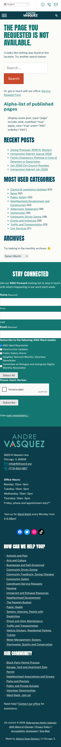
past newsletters (17, 415)
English (10, 4)
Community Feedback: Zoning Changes (30, 574)
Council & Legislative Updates (28, 189)
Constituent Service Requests (24, 583)
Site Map (45, 731)
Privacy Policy (43, 726)
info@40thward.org (20, 463)
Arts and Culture (16, 560)
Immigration (17, 212)
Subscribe (9, 402)
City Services (18, 228)
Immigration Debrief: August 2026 (31, 153)
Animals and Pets (17, 555)
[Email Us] (56, 4)
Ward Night (24, 514)
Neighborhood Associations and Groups (30, 676)
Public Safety (18, 197)
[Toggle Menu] (4, 15)
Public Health (15, 607)
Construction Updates (15, 349)
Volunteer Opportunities (21, 690)
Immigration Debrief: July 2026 (29, 169)
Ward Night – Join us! (19, 695)
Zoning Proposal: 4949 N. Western (31, 149)
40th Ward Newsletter (15, 345)
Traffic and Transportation (26, 224)
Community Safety (18, 579)
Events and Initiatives (23, 220)
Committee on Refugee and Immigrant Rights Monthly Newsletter (29, 366)
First (2, 308)
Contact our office (29, 703)
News (13, 193)
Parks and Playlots (18, 681)
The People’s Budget (19, 602)
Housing (11, 588)
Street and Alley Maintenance (25, 621)
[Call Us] (49, 4)
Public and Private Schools (23, 685)
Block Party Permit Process (23, 662)
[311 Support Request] (43, 4)
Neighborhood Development (24, 597)
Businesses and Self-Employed (25, 565)
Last (2, 322)
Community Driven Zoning (25, 216)
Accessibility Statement (24, 731)
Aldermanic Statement (24, 209)
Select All (9, 375)
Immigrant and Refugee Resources (27, 593)
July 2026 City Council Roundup (29, 165)
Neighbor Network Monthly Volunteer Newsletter (24, 358)
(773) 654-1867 (18, 468)
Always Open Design (27, 738)
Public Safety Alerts (14, 353)
